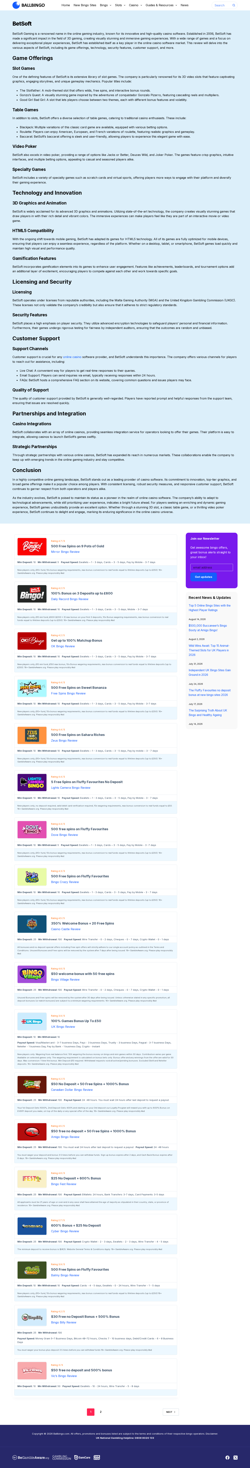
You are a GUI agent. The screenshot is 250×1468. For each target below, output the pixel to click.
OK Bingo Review (63, 646)
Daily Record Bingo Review (69, 599)
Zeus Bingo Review (64, 740)
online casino (72, 357)
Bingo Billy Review (63, 1322)
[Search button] (233, 5)
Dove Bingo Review (64, 835)
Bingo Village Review (65, 979)
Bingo (104, 5)
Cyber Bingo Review (65, 1231)
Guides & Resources (159, 5)
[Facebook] (227, 1458)
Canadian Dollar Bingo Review (72, 1090)
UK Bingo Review (63, 1026)
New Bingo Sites (85, 5)
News (185, 5)
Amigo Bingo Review (65, 1137)
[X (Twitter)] (236, 1458)
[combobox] (221, 5)
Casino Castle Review (66, 929)
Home (65, 5)
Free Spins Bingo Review (68, 693)
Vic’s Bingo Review (64, 1376)
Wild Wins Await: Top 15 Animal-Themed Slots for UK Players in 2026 (209, 650)
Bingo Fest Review (63, 1184)
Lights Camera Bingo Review (70, 787)
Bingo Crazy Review (65, 882)
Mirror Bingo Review (65, 552)
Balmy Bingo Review (65, 1275)
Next (169, 1412)
